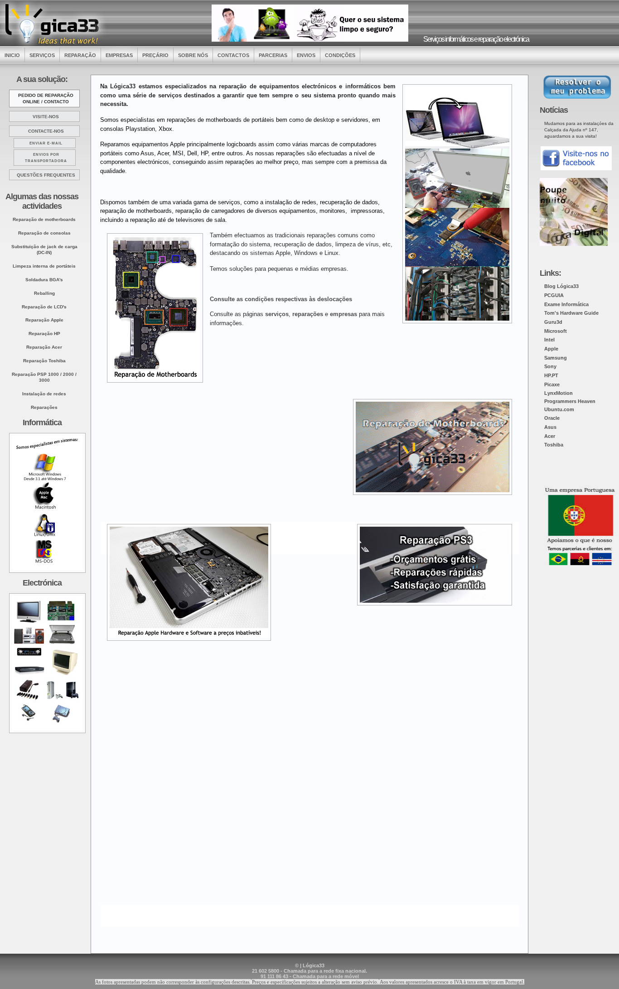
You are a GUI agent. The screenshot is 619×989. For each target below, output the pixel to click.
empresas (343, 314)
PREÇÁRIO (155, 55)
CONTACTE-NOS (46, 131)
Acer (549, 436)
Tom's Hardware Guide (571, 313)
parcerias (273, 55)
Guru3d (553, 322)
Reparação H (44, 333)
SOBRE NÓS (193, 55)
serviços (277, 314)
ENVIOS (306, 55)
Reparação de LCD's (44, 306)
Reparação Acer (44, 347)
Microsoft (555, 331)
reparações (307, 314)
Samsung (555, 357)
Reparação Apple (44, 319)
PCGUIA (554, 295)
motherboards (44, 219)
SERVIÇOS (42, 55)
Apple (551, 348)
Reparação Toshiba (44, 360)
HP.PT (551, 375)
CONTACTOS (233, 55)
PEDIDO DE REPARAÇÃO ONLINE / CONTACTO (45, 98)
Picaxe (552, 384)
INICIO (12, 55)
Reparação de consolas (44, 232)
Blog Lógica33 (561, 286)
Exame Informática (566, 304)
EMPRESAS (119, 55)
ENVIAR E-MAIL (46, 143)
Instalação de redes (44, 393)
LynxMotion (558, 393)
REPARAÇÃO (80, 55)
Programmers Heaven (569, 401)
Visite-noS (46, 116)
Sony (550, 366)
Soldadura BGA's (44, 279)
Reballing (44, 293)
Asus (550, 427)
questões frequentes (46, 175)
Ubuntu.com (559, 409)
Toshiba (553, 444)
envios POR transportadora (46, 158)
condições (340, 55)
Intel (549, 339)
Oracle (552, 418)
